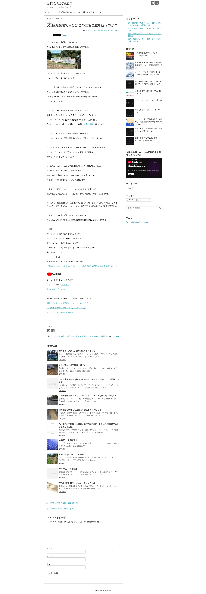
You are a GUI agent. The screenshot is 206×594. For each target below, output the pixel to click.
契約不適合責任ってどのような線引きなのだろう (80, 410)
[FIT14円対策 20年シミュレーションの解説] (52, 487)
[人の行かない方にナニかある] (52, 459)
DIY (51, 336)
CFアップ (88, 31)
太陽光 (67, 336)
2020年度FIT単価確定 (68, 469)
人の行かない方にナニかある (71, 454)
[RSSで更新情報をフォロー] (157, 3)
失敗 (73, 336)
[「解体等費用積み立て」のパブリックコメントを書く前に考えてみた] (52, 400)
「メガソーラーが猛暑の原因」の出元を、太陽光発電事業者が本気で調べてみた (148, 121)
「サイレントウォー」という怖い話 (148, 100)
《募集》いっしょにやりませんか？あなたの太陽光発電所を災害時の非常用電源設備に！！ (82, 266)
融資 (96, 336)
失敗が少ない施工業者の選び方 (72, 365)
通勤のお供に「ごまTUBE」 (58, 289)
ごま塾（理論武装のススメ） (65, 12)
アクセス (101, 12)
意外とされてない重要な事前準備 (60, 312)
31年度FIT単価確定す (68, 440)
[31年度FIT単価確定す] (52, 444)
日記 (117, 31)
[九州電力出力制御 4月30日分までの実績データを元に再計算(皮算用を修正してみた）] (52, 428)
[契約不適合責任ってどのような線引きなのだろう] (52, 414)
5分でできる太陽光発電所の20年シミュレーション (66, 308)
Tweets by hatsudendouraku (137, 222)
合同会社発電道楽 (60, 3)
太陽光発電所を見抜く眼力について (64, 503)
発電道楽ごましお (87, 336)
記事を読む (62, 360)
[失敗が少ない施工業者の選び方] (52, 369)
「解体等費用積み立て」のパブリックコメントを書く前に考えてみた (89, 395)
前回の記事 (88, 124)
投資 (77, 336)
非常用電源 (103, 336)
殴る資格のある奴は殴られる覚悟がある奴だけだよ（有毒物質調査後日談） (148, 65)
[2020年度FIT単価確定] (52, 473)
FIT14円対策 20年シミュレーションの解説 (77, 483)
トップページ (49, 12)
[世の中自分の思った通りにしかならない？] (52, 355)
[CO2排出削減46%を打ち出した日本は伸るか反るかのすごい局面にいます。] (52, 383)
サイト (49, 564)
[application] (144, 168)
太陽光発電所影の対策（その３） (63, 509)
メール (50, 556)
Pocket (64, 35)
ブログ (55, 336)
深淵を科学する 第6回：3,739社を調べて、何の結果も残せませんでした (148, 83)
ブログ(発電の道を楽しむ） (87, 12)
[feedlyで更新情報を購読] (152, 3)
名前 (49, 548)
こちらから (65, 285)
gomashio (115, 336)
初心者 (61, 336)
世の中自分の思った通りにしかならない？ (77, 351)
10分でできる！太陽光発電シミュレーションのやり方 (67, 303)
